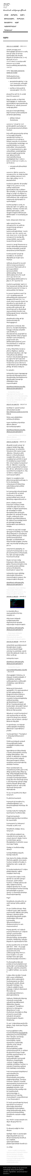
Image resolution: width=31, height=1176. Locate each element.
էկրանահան (11, 637)
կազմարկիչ (23, 396)
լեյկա (26, 1152)
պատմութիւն (12, 402)
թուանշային (9, 19)
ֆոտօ (14, 437)
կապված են (23, 1032)
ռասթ (9, 400)
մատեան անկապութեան (14, 10)
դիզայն (19, 633)
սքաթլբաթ (11, 394)
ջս (13, 400)
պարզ (9, 1158)
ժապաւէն (14, 15)
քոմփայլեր (23, 398)
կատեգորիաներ (10, 26)
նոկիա (21, 1156)
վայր (17, 22)
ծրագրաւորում (12, 396)
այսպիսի (10, 1087)
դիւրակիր (10, 590)
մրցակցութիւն (12, 1156)
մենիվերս (18, 400)
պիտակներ (8, 30)
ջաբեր (19, 637)
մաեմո (14, 1154)
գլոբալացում (12, 1152)
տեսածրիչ (8, 22)
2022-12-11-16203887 (13, 46)
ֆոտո (9, 437)
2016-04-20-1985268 (12, 641)
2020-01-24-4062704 (12, 442)
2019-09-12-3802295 (12, 596)
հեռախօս (19, 590)
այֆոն (15, 1150)
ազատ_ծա (22, 592)
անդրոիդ (12, 392)
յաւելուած (19, 394)
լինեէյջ (23, 588)
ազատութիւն (12, 594)
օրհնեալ (16, 435)
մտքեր (20, 1154)
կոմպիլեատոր (12, 398)
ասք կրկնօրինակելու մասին (17, 670)
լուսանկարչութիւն (14, 439)
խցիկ (22, 15)
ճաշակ (20, 594)
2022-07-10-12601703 (13, 404)
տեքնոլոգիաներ (13, 635)
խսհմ (9, 1154)
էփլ (24, 400)
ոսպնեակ (20, 19)
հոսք (6, 15)
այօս (18, 392)
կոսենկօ (23, 435)
